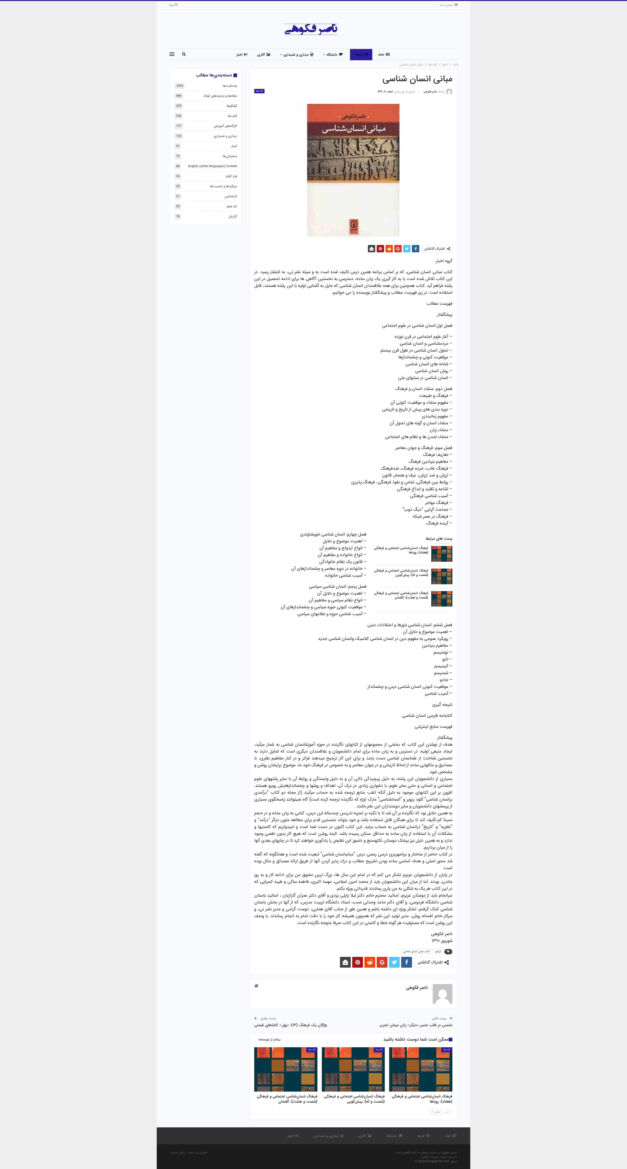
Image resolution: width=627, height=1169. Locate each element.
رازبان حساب (177, 1152)
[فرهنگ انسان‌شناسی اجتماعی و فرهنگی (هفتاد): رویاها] (441, 554)
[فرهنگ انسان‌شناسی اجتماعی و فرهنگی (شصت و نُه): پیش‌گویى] (441, 576)
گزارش (233, 216)
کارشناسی (231, 196)
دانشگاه (331, 54)
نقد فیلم (232, 206)
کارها (359, 54)
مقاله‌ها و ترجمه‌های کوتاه (220, 95)
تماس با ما (446, 5)
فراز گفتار (231, 176)
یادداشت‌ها (230, 85)
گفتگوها (232, 106)
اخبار (239, 54)
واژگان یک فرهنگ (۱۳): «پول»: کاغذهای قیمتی (290, 1025)
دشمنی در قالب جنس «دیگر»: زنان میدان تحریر (416, 1025)
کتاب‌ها (259, 91)
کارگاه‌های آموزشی (225, 126)
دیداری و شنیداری (296, 54)
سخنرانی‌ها (230, 156)
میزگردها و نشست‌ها (223, 186)
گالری (261, 54)
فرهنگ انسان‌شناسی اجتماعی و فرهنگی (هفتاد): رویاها (401, 550)
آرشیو (438, 951)
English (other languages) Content (212, 166)
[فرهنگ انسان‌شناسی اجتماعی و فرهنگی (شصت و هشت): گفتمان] (441, 599)
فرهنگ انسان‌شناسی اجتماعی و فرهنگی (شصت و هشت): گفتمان (401, 595)
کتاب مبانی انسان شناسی (416, 951)
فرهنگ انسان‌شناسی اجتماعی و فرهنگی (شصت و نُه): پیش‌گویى (401, 573)
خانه (381, 54)
